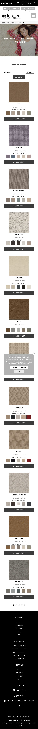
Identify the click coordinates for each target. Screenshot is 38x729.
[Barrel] (19, 179)
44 (19, 605)
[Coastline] (18, 330)
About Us (19, 669)
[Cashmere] (23, 417)
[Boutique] (28, 199)
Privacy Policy (24, 717)
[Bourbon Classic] (19, 92)
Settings (19, 371)
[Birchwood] (19, 396)
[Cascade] (18, 417)
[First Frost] (23, 243)
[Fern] (28, 330)
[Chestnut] (19, 309)
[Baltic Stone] (19, 483)
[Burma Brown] (13, 503)
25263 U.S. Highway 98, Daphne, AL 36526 (21, 700)
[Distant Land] (28, 590)
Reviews (19, 679)
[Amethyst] (19, 135)
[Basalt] (18, 156)
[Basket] (13, 199)
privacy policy (20, 362)
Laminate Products (19, 652)
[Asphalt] (19, 569)
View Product (19, 119)
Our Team (19, 676)
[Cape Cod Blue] (18, 286)
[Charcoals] (13, 243)
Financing (19, 673)
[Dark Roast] (18, 243)
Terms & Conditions (15, 720)
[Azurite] (13, 156)
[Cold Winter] (23, 503)
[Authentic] (19, 352)
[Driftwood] (23, 330)
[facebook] (18, 706)
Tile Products (19, 658)
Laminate (19, 628)
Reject (23, 367)
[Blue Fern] (18, 199)
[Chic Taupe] (23, 590)
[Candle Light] (18, 503)
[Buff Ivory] (19, 266)
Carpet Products (19, 646)
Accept (14, 367)
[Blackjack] (13, 417)
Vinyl (19, 635)
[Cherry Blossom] (28, 417)
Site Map (27, 720)
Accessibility (13, 717)
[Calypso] (13, 590)
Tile (19, 631)
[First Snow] (28, 286)
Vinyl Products (19, 655)
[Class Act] (18, 113)
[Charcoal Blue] (18, 590)
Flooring (8, 22)
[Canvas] (19, 222)
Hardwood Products (19, 649)
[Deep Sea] (28, 503)
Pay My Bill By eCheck (28, 8)
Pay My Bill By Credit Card (11, 8)
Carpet (13, 22)
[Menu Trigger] (33, 15)
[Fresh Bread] (28, 243)
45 (22, 605)
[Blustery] (23, 199)
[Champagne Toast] (13, 113)
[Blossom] (28, 156)
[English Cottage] (28, 113)
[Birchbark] (23, 156)
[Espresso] (23, 286)
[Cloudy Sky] (13, 330)
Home (3, 22)
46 (24, 605)
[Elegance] (23, 113)
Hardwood (19, 625)
